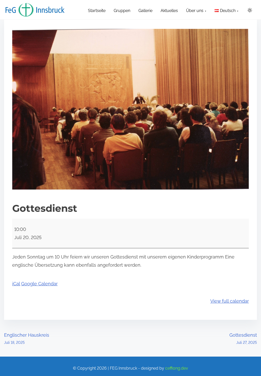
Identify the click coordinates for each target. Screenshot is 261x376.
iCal (16, 283)
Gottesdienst (243, 338)
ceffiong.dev (176, 368)
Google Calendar (39, 283)
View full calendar (229, 301)
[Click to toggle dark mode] (250, 10)
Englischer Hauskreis (26, 338)
